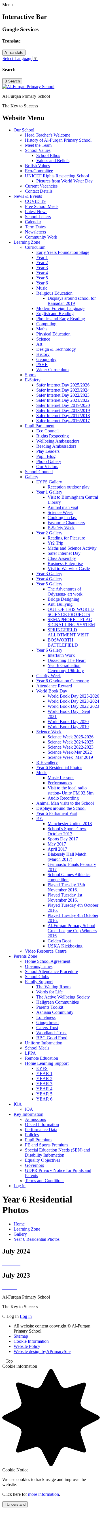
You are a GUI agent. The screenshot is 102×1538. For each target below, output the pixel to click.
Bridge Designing (63, 599)
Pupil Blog (46, 456)
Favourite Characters (66, 522)
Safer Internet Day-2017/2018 (63, 415)
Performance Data (41, 1129)
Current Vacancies (41, 186)
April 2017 (57, 849)
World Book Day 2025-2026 (73, 696)
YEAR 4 (44, 1088)
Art (39, 344)
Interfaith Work (61, 655)
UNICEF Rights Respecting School (57, 175)
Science (43, 339)
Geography (46, 359)
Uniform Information (43, 1042)
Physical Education (53, 334)
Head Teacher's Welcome (47, 135)
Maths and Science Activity (72, 548)
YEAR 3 (44, 1083)
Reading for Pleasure (66, 538)
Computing (46, 323)
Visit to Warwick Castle (69, 568)
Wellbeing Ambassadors (57, 441)
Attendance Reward (54, 685)
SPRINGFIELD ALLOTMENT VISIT (68, 632)
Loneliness (46, 1017)
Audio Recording (63, 798)
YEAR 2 (44, 1078)
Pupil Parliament (39, 425)
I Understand (15, 1504)
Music (41, 288)
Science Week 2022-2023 (71, 747)
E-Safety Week (61, 527)
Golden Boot (59, 940)
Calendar (33, 221)
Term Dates (35, 226)
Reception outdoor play (69, 487)
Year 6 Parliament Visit (56, 813)
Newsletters (35, 232)
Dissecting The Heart (67, 660)
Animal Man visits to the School (65, 803)
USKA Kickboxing (65, 946)
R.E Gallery (47, 762)
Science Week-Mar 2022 (70, 752)
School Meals (37, 1048)
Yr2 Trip (55, 543)
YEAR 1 (44, 1073)
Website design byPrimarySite (42, 1351)
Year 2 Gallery (49, 532)
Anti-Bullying (60, 604)
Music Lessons (61, 777)
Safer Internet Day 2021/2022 (63, 400)
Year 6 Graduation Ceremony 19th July (66, 668)
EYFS (42, 1068)
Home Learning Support (47, 1063)
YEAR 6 (44, 1099)
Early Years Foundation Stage (62, 252)
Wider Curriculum (52, 369)
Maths (41, 328)
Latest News (36, 211)
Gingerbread (47, 1022)
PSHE (42, 364)
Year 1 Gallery (49, 492)
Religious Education (54, 293)
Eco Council (47, 430)
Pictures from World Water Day (64, 181)
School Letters (38, 216)
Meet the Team (38, 145)
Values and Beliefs (52, 160)
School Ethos (48, 155)
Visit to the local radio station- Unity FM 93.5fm (71, 790)
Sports (30, 374)
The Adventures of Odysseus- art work (65, 591)
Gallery (31, 476)
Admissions (35, 1119)
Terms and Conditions (44, 1180)
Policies (32, 1134)
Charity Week (48, 675)
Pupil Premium (38, 1139)
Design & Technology (56, 349)
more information (43, 1494)
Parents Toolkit (49, 1007)
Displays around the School (61, 808)
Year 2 (42, 262)
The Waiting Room (53, 986)
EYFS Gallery (49, 481)
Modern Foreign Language (60, 308)
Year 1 (42, 257)
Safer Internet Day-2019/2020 (63, 405)
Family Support (39, 981)
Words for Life (49, 991)
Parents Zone (25, 956)
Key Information (28, 1114)
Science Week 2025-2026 (71, 736)
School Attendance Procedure (51, 971)
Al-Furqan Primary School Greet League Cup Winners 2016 (72, 930)
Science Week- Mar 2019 (70, 757)
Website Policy (27, 1346)
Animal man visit (63, 507)
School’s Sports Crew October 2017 (67, 831)
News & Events (28, 196)
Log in (20, 1185)
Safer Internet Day (64, 553)
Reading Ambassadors (56, 446)
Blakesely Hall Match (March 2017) (67, 857)
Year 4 (42, 272)
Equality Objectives (42, 1160)
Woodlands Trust (51, 1032)
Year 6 (42, 283)
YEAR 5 (44, 1093)
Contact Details (38, 191)
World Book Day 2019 (68, 726)
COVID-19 (35, 201)
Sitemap (21, 1336)
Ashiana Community (54, 1012)
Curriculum (35, 247)
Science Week (60, 512)
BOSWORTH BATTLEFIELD (63, 642)
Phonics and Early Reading (60, 318)
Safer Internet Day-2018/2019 (63, 410)
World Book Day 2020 (68, 721)
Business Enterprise (65, 563)
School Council (39, 471)
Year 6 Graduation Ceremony (62, 680)
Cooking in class (62, 517)
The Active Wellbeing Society (63, 997)
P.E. (39, 818)
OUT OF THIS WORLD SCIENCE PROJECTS (71, 612)
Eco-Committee (39, 170)
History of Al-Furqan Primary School (58, 140)
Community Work (41, 237)
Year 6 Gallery (49, 650)
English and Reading (55, 313)
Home (19, 1224)
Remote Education (41, 1058)
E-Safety (33, 379)
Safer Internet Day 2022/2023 (63, 395)
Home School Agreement (47, 961)
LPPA (30, 1053)
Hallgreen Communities (57, 1002)
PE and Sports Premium (46, 1144)
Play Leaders (48, 451)
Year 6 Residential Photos (59, 767)
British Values (37, 165)
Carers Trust (47, 1027)
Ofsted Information (42, 1124)
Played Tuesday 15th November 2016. (66, 887)
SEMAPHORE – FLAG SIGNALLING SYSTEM (71, 622)
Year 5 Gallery (49, 583)
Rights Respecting (52, 436)
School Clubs (37, 976)
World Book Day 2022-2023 (73, 706)
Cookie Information (31, 1341)
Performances (60, 782)
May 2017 (57, 844)
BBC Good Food (51, 1037)
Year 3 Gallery (49, 573)
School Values (37, 150)
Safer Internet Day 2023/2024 (63, 390)
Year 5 (42, 277)
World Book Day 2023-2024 (73, 701)
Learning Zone (27, 242)
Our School (24, 130)
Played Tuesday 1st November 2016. (65, 897)
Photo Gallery (48, 461)
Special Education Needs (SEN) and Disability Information (57, 1152)
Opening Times (38, 966)
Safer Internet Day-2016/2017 (63, 420)
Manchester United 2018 (70, 823)
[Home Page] (28, 86)
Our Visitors (47, 466)
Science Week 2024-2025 (71, 742)
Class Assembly (62, 558)
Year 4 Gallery (49, 578)
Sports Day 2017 (63, 838)
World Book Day (51, 691)
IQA (18, 1104)
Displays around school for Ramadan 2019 (72, 301)
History (43, 354)
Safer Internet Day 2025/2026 (63, 385)
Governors (34, 1165)
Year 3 (42, 267)
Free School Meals (41, 206)
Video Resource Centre (46, 951)
